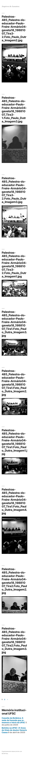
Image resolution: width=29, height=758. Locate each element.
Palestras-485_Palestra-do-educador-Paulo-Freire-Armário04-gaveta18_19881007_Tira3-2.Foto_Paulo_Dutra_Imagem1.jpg (14, 264)
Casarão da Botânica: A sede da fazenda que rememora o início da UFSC (13, 720)
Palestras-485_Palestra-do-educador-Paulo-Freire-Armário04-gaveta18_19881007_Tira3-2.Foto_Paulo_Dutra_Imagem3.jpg (14, 190)
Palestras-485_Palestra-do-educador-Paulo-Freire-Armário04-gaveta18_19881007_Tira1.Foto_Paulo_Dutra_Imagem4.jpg (14, 501)
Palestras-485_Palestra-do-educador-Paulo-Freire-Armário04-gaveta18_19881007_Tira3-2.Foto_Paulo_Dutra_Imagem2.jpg (14, 28)
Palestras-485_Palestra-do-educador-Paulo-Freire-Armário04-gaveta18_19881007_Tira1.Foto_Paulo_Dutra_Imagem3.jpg (14, 323)
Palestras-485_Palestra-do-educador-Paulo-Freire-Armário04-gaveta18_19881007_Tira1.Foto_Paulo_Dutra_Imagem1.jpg (14, 442)
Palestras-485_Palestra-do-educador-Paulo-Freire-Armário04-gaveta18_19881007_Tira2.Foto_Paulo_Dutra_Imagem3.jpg (14, 640)
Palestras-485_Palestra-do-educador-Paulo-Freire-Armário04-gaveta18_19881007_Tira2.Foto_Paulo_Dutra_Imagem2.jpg (14, 581)
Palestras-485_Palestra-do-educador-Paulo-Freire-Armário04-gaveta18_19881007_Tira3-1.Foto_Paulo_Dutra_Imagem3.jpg (14, 109)
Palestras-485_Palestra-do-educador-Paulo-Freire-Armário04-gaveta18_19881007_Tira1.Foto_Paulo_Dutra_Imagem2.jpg (14, 382)
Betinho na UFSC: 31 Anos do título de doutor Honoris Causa (14, 730)
